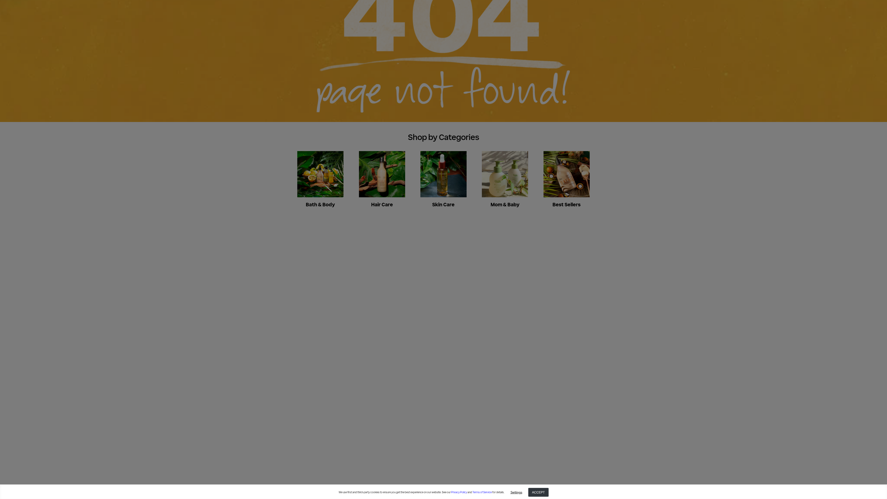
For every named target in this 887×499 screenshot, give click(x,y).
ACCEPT (538, 492)
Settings (516, 492)
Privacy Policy (459, 492)
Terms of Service (482, 492)
